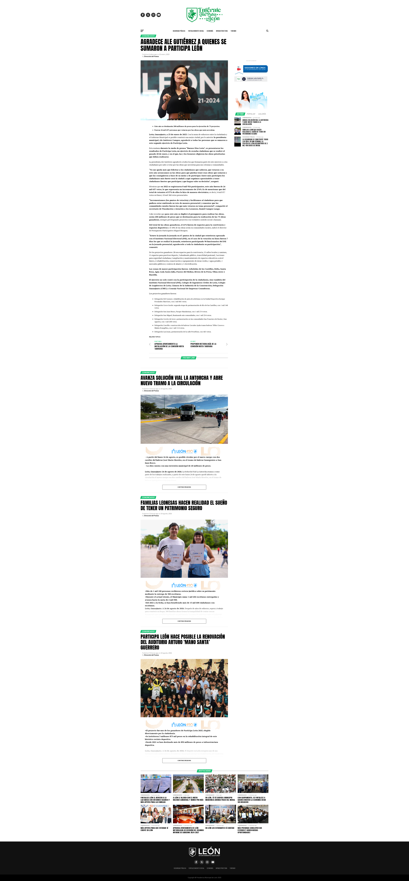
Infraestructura (222, 31)
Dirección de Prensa (151, 56)
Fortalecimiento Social (196, 31)
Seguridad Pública (179, 31)
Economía (210, 31)
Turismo (233, 31)
